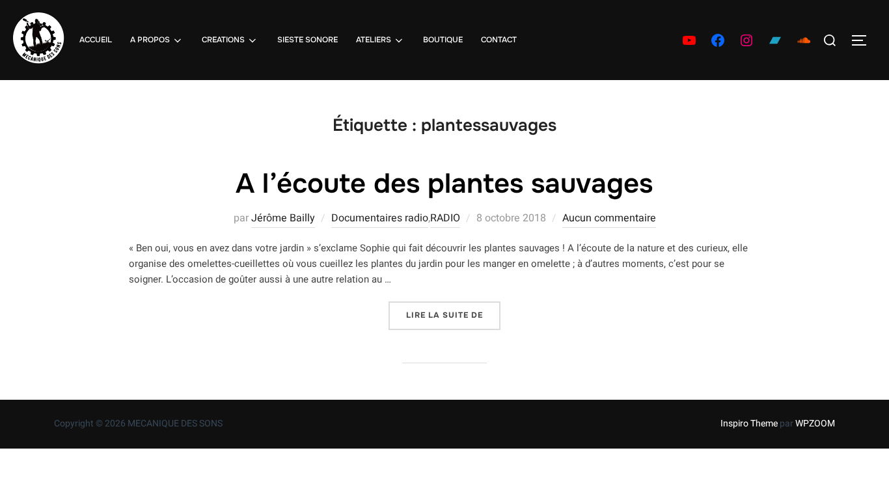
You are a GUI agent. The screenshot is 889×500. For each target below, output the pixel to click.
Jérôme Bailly (283, 218)
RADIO (445, 218)
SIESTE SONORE (307, 40)
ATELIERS (373, 40)
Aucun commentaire (609, 218)
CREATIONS (223, 40)
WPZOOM (815, 423)
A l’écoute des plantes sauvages (444, 183)
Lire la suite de (453, 314)
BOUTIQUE (443, 40)
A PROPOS (150, 40)
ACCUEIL (95, 40)
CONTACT (499, 40)
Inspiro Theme (749, 423)
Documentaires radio (379, 218)
